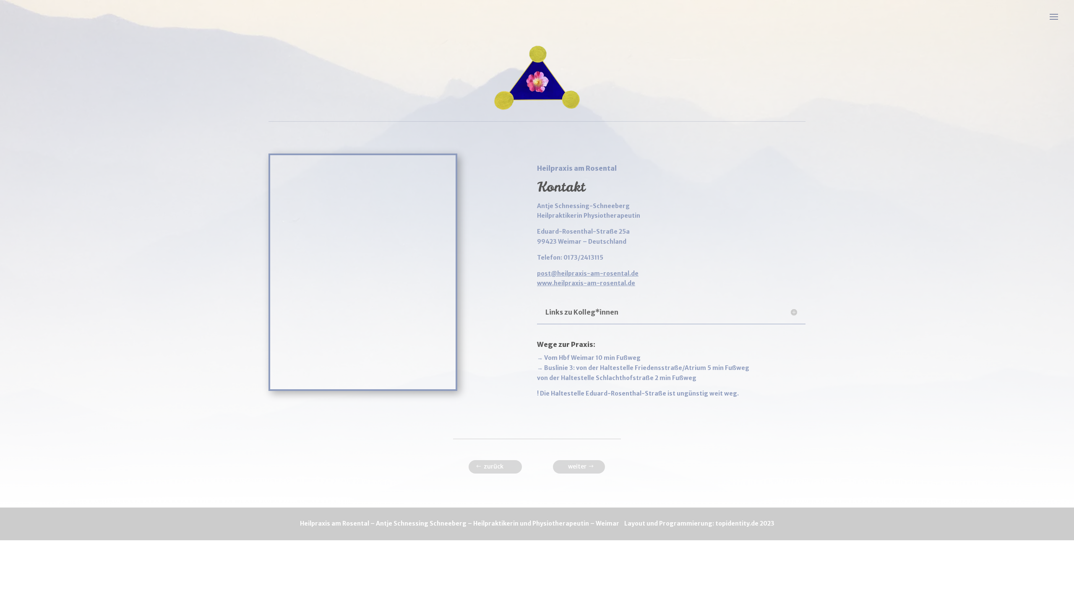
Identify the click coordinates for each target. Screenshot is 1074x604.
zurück (493, 466)
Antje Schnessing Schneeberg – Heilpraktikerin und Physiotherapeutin (482, 523)
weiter (577, 466)
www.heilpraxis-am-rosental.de (586, 283)
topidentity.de (737, 523)
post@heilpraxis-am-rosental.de (588, 273)
